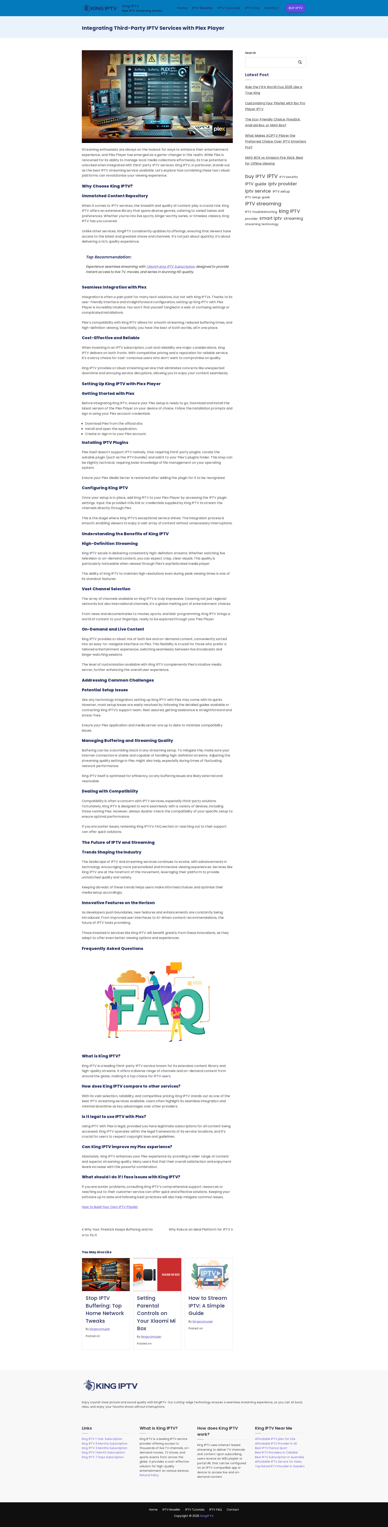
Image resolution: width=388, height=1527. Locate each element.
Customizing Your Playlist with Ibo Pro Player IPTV (275, 106)
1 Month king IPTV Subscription (170, 266)
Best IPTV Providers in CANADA (276, 1452)
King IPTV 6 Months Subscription (105, 1444)
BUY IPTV (296, 8)
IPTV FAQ (252, 8)
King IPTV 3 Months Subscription (104, 1448)
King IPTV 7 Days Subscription (103, 1457)
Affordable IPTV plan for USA (275, 1439)
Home (182, 8)
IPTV (272, 176)
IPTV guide (256, 184)
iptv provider (282, 184)
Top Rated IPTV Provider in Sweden (280, 1466)
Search (250, 53)
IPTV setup (281, 191)
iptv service (258, 191)
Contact (272, 8)
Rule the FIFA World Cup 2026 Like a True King (273, 90)
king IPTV (289, 211)
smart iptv (270, 218)
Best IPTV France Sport (271, 1448)
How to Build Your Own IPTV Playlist (110, 1207)
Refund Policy (149, 1475)
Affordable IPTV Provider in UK (276, 1444)
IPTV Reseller (202, 8)
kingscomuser (100, 1329)
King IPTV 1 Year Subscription (102, 1439)
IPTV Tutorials (229, 8)
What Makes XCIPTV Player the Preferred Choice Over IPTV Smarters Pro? (275, 141)
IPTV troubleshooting (261, 212)
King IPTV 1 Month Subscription (103, 1452)
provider (251, 218)
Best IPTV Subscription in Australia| (279, 1457)
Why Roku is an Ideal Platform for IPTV (199, 1229)
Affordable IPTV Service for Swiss (278, 1462)
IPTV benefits (288, 177)
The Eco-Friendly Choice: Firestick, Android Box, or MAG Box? (273, 122)
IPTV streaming (263, 203)
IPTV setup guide (257, 197)
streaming (293, 218)
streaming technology (261, 224)
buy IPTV (255, 176)
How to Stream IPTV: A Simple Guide (208, 1306)
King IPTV (130, 6)
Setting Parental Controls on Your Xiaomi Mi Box (156, 1313)
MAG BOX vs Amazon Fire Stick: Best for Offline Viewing (274, 160)
